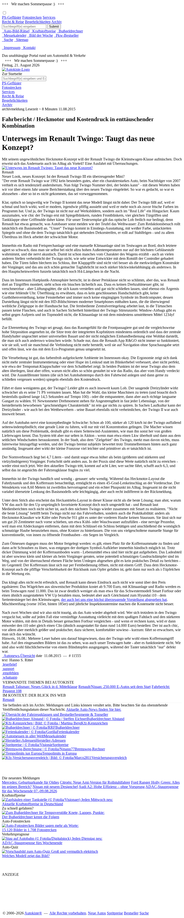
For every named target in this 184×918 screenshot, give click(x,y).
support (8, 669)
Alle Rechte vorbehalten (67, 913)
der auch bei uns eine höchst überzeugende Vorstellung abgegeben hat (114, 600)
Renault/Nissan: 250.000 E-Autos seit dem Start (114, 687)
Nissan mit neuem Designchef (55, 787)
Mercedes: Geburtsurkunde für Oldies (30, 782)
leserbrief (9, 664)
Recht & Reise (13, 22)
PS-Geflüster (11, 17)
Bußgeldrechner (70, 31)
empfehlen (10, 673)
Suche (7, 40)
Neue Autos (97, 913)
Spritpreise (115, 913)
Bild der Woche (40, 35)
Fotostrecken (32, 17)
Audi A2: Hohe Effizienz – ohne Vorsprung (112, 787)
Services (49, 17)
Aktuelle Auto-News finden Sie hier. (93, 709)
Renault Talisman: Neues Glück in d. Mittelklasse (40, 687)
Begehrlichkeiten (38, 22)
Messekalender (14, 35)
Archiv (56, 22)
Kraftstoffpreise (43, 31)
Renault (8, 700)
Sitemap (21, 40)
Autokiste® (33, 913)
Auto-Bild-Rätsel (15, 31)
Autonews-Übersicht (18, 656)
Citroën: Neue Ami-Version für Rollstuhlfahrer (95, 782)
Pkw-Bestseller (66, 35)
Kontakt (28, 48)
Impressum (11, 48)
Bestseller (131, 913)
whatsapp (9, 677)
